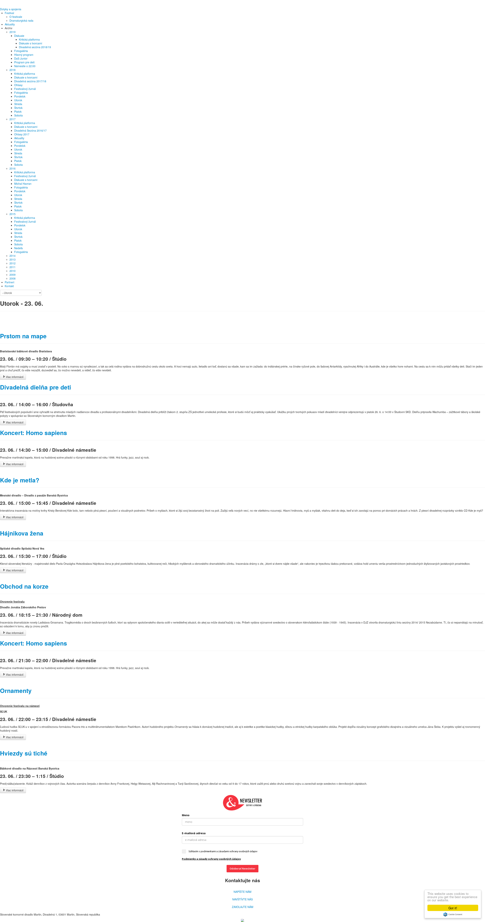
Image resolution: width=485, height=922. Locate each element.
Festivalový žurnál (25, 89)
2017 (12, 119)
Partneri (9, 282)
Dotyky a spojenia (10, 9)
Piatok (18, 111)
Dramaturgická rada (21, 20)
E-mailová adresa (194, 833)
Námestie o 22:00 (24, 66)
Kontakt (9, 286)
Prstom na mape (23, 336)
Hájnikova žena (21, 533)
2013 (12, 259)
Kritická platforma (29, 39)
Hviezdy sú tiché (23, 753)
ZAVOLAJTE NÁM (242, 907)
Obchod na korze (24, 586)
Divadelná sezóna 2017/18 (30, 81)
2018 (12, 70)
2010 (12, 271)
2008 (12, 278)
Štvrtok (18, 108)
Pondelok (19, 96)
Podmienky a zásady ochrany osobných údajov (211, 859)
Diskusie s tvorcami (30, 43)
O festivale (15, 17)
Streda (18, 104)
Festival (9, 13)
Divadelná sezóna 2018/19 (35, 47)
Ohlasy (18, 85)
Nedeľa (18, 248)
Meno (185, 815)
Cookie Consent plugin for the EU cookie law (452, 914)
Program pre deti (24, 62)
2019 (12, 32)
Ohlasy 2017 (21, 134)
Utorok (18, 100)
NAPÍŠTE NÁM (242, 892)
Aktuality (10, 24)
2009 (12, 274)
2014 (12, 256)
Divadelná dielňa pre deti (35, 387)
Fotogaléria (21, 51)
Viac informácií (14, 377)
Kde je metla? (19, 480)
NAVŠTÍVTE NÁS (242, 899)
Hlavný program (23, 55)
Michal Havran (22, 183)
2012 (12, 263)
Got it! (452, 908)
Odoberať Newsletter (242, 868)
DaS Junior (20, 58)
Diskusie (19, 36)
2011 (12, 267)
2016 (12, 168)
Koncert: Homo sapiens (33, 432)
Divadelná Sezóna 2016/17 (30, 130)
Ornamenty (16, 690)
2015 (12, 214)
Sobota (18, 115)
